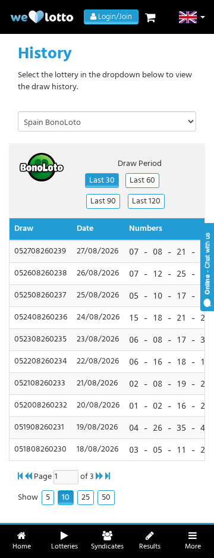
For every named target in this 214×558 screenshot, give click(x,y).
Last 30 (102, 180)
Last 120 (146, 201)
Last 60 (142, 180)
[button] (192, 17)
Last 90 (103, 201)
